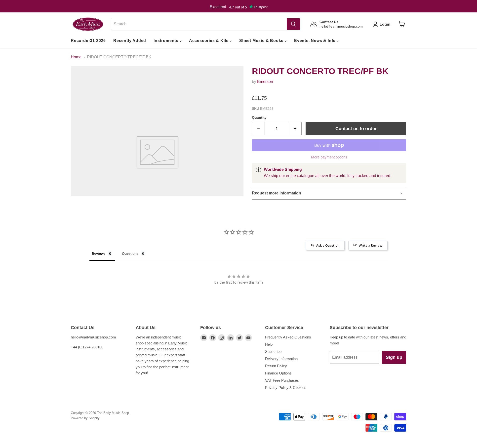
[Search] (293, 24)
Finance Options (278, 373)
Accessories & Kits (209, 40)
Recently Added (129, 40)
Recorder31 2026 (88, 40)
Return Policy (276, 366)
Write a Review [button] (370, 245)
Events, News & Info (315, 40)
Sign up (394, 357)
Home (76, 57)
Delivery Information (281, 359)
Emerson (265, 81)
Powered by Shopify (85, 418)
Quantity (259, 117)
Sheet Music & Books (262, 40)
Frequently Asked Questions (288, 337)
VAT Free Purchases (282, 380)
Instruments (167, 40)
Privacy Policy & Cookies (285, 387)
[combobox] (198, 24)
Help (269, 344)
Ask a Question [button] (327, 245)
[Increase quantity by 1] (295, 129)
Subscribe (273, 351)
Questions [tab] (130, 253)
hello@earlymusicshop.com (93, 337)
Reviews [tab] (98, 253)
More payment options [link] (329, 157)
